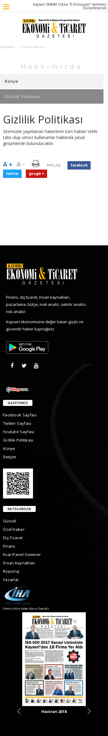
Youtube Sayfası (18, 431)
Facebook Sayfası (20, 415)
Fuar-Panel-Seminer (22, 554)
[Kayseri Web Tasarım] (54, 389)
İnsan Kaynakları (19, 563)
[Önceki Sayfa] (18, 711)
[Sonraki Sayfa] (89, 711)
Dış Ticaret (12, 537)
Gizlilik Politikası (22, 96)
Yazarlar (11, 579)
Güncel (9, 521)
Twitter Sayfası (17, 423)
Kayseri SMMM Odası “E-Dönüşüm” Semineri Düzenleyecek (69, 6)
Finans (9, 546)
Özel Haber (14, 529)
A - (20, 164)
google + (36, 174)
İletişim (9, 457)
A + (7, 164)
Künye (11, 81)
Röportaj (11, 571)
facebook (79, 165)
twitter (12, 174)
